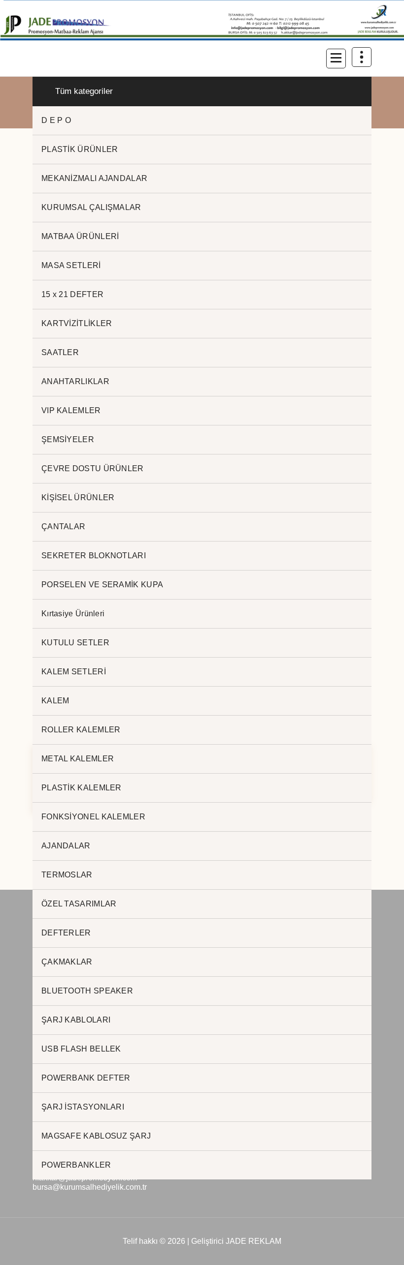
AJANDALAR (66, 846)
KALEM (55, 700)
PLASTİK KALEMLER (81, 787)
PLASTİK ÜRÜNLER (79, 149)
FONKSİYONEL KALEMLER (93, 817)
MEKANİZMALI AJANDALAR (94, 178)
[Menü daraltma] (336, 58)
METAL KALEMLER (77, 758)
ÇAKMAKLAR (67, 962)
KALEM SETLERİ (73, 671)
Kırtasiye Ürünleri (72, 613)
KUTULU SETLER (75, 642)
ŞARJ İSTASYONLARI (82, 1107)
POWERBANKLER (76, 1165)
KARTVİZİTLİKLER (76, 323)
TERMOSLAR (67, 875)
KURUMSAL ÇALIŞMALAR (91, 207)
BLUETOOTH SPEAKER (87, 991)
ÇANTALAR (63, 526)
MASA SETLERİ (71, 265)
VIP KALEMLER (71, 410)
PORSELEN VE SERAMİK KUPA (102, 584)
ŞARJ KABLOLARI (75, 1020)
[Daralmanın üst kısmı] (361, 57)
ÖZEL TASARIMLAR (79, 904)
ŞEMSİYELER (67, 439)
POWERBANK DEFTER (86, 1078)
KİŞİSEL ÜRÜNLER (78, 497)
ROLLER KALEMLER (81, 729)
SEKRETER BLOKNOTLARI (93, 555)
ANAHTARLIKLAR (75, 381)
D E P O (56, 120)
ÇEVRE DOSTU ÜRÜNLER (92, 468)
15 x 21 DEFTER (72, 294)
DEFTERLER (66, 933)
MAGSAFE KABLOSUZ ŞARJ (96, 1136)
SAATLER (60, 352)
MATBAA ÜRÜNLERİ (80, 236)
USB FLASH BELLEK (81, 1049)
